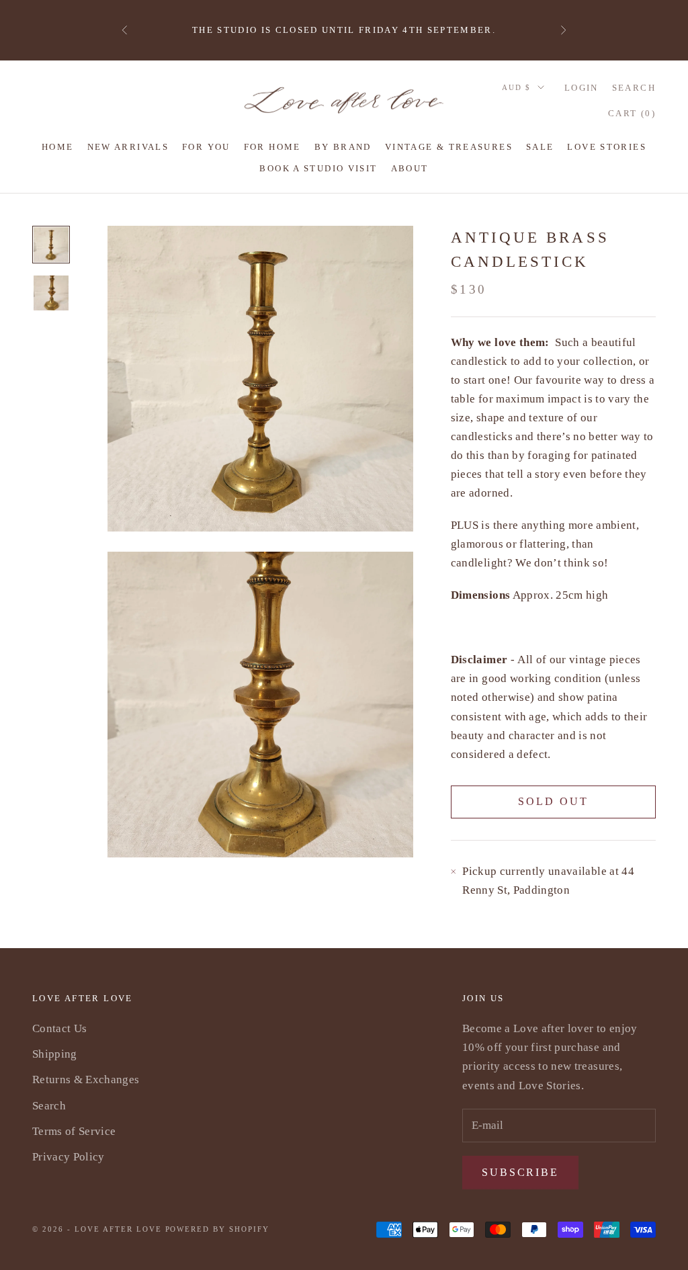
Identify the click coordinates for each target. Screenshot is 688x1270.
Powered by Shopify (217, 1229)
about (410, 168)
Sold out (553, 801)
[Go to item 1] (51, 244)
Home (58, 147)
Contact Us (59, 1028)
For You (206, 147)
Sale (540, 147)
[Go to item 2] (51, 293)
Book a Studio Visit (318, 168)
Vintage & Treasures (449, 147)
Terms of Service (74, 1131)
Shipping (54, 1054)
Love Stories (606, 147)
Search (49, 1105)
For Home (272, 147)
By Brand (343, 147)
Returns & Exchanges (85, 1079)
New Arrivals (128, 147)
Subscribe (520, 1172)
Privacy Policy (68, 1156)
